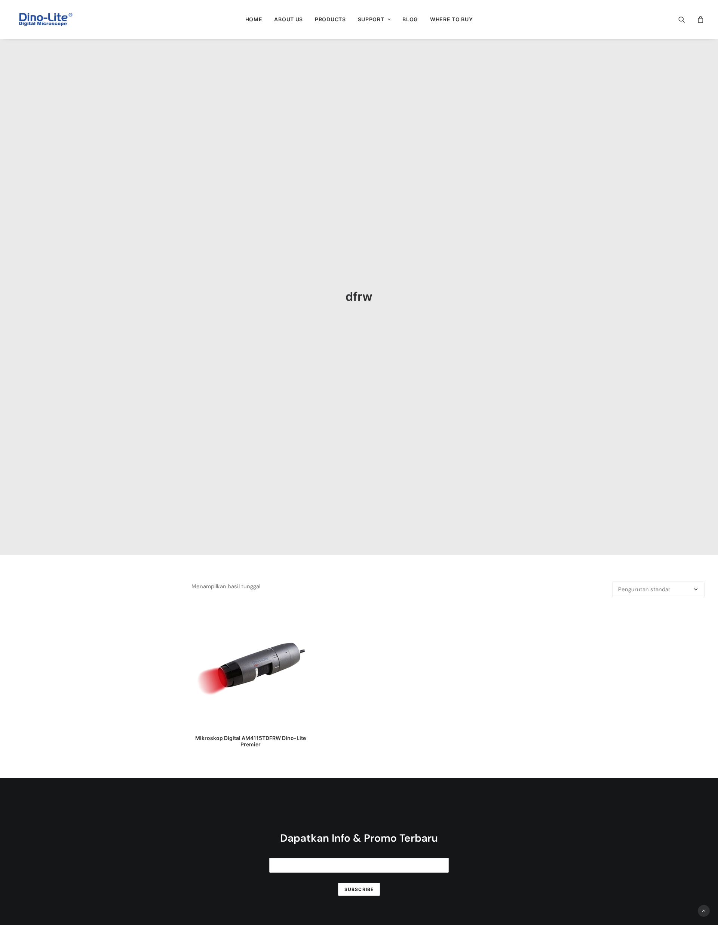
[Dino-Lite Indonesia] (45, 19)
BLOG (410, 19)
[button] (686, 19)
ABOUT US (288, 19)
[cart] (699, 19)
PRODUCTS (330, 19)
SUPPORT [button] (371, 19)
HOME (254, 19)
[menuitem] (254, 19)
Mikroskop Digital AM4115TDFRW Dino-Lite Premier (250, 741)
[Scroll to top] (704, 910)
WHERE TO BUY (451, 19)
